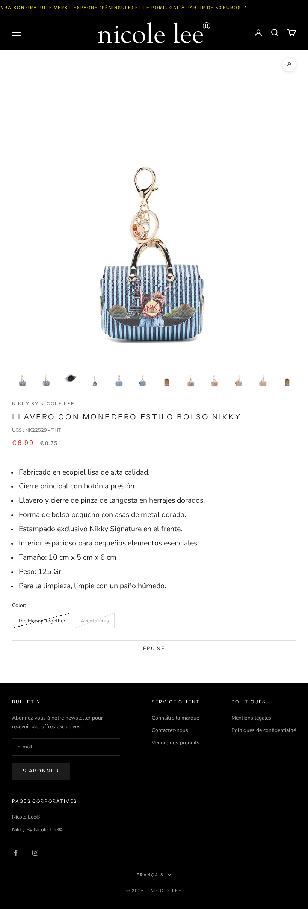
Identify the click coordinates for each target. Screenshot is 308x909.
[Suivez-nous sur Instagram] (35, 852)
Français (150, 874)
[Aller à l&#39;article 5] (118, 377)
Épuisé (154, 648)
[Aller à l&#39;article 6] (142, 377)
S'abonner (41, 771)
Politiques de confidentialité (263, 730)
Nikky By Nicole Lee (43, 403)
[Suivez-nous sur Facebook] (16, 852)
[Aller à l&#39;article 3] (70, 377)
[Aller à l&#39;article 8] (190, 377)
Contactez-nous (170, 730)
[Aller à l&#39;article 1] (22, 377)
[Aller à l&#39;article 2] (46, 377)
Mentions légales (251, 717)
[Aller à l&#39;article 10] (238, 377)
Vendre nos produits (175, 742)
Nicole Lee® (26, 816)
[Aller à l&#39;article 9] (214, 377)
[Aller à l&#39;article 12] (286, 377)
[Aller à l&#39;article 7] (166, 377)
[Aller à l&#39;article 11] (262, 377)
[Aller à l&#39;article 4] (94, 377)
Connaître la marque (175, 717)
